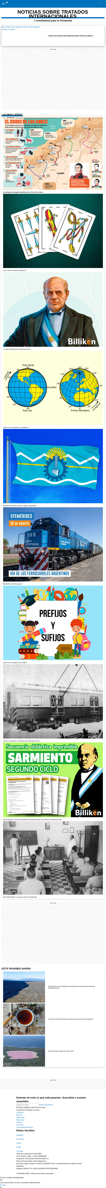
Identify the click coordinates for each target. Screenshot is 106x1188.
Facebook (82, 3)
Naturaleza (51, 8)
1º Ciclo (51, 21)
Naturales (51, 25)
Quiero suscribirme (46, 1105)
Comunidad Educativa (51, 16)
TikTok (87, 3)
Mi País (51, 4)
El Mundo (19, 1112)
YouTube (96, 3)
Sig (4, 1185)
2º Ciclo (51, 35)
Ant (1, 1185)
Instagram (77, 3)
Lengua (51, 28)
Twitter (91, 3)
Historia (51, 11)
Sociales (51, 23)
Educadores (51, 18)
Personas (51, 13)
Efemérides (51, 33)
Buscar (102, 3)
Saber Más (51, 6)
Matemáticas (51, 30)
